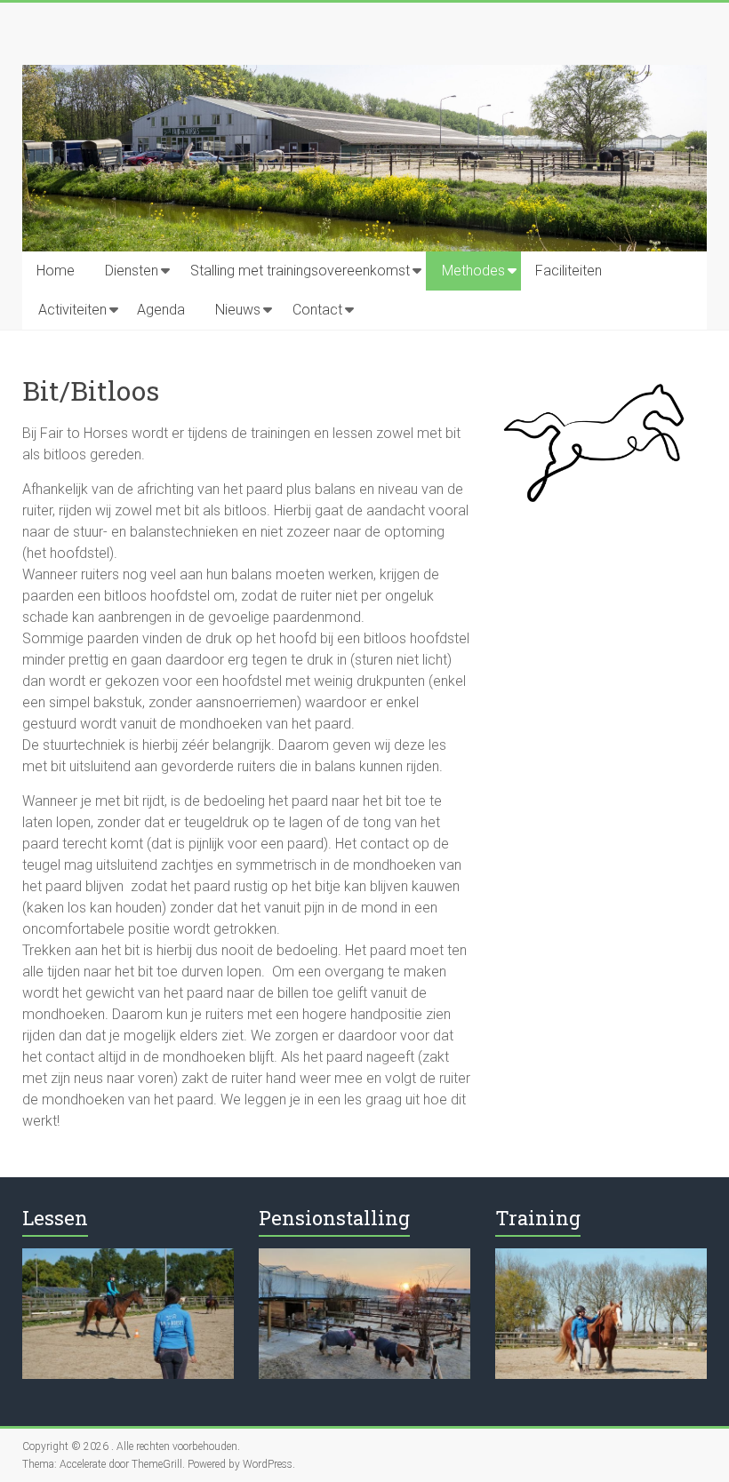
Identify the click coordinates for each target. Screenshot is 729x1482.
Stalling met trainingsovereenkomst (300, 270)
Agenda (161, 309)
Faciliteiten (568, 270)
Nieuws (237, 309)
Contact (317, 309)
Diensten (131, 270)
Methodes (473, 270)
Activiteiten (72, 309)
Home (55, 270)
